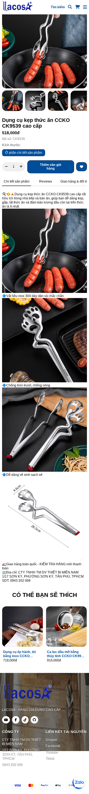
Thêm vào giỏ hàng (50, 166)
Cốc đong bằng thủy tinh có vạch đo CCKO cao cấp (64, 654)
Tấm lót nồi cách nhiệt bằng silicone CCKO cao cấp (22, 654)
